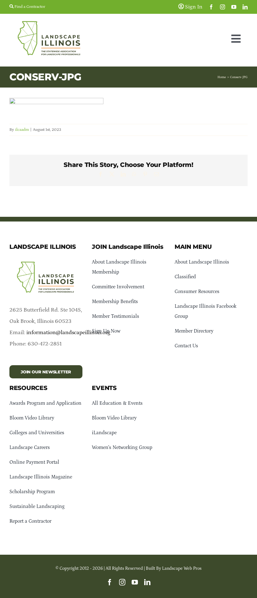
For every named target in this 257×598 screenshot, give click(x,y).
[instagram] (222, 6)
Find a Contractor (29, 6)
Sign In (193, 7)
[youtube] (233, 6)
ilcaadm (22, 129)
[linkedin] (245, 6)
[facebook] (211, 6)
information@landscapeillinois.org (68, 332)
